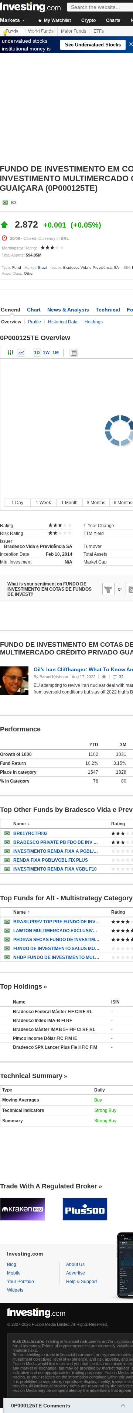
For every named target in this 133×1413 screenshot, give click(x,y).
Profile (34, 321)
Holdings (94, 321)
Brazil (42, 267)
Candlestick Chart (11, 353)
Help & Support (81, 1281)
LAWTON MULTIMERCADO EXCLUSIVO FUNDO (56, 930)
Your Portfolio (20, 1281)
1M (55, 352)
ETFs (98, 31)
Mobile (14, 1273)
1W (46, 352)
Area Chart (21, 353)
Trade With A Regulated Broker (48, 1186)
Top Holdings (21, 986)
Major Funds (73, 31)
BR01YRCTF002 (30, 833)
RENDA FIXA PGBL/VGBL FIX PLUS (50, 860)
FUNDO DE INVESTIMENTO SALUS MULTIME (56, 948)
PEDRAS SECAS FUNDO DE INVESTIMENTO (56, 939)
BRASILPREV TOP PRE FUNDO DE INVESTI (56, 921)
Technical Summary (31, 1076)
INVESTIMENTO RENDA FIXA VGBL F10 (55, 869)
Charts (113, 20)
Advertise (75, 1273)
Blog (11, 1264)
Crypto (88, 20)
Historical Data (63, 321)
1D (37, 352)
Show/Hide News (73, 353)
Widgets (15, 1290)
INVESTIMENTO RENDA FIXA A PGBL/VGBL (56, 851)
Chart (34, 310)
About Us (75, 1264)
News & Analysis (68, 310)
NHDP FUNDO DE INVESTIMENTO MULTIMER (56, 957)
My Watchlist (57, 20)
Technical (108, 310)
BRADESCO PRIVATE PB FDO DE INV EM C (56, 842)
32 (121, 677)
